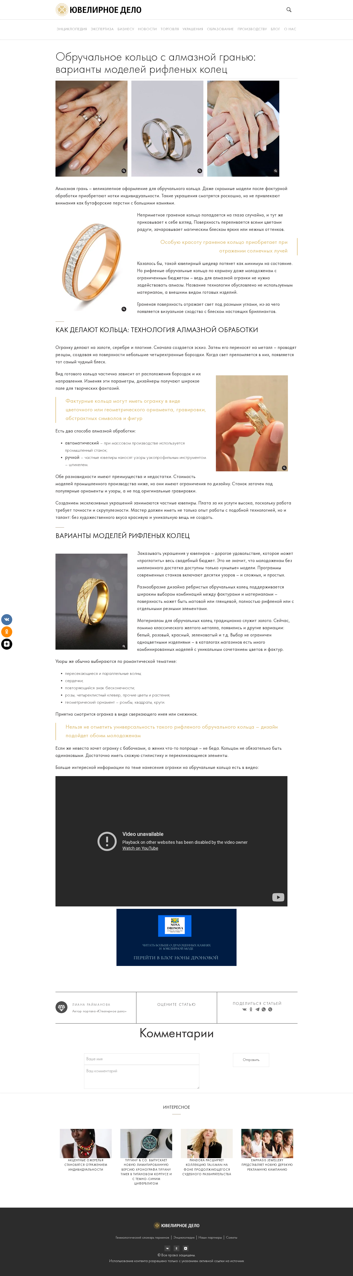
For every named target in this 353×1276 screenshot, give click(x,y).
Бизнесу (126, 29)
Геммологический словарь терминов (142, 1238)
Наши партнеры (210, 1238)
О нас (290, 29)
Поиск (289, 9)
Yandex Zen (176, 1248)
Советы (231, 1238)
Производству (252, 29)
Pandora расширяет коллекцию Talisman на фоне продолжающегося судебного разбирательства (206, 1167)
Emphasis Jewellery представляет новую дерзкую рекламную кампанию (267, 1165)
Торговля (170, 29)
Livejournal (167, 1248)
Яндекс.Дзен (186, 1248)
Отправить (251, 1060)
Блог (275, 29)
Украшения (193, 29)
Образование (220, 29)
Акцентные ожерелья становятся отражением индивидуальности (85, 1165)
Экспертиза (102, 29)
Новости (147, 29)
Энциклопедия (72, 29)
